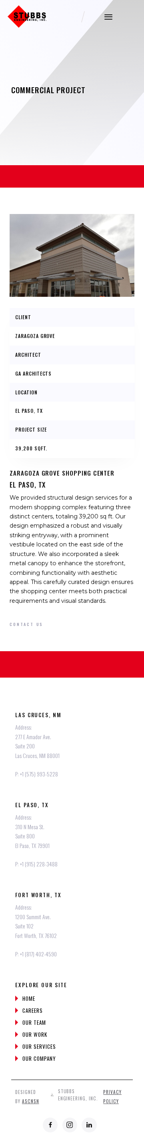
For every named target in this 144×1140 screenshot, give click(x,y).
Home (28, 998)
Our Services (39, 1046)
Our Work (34, 1034)
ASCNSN (30, 1101)
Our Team (34, 1022)
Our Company (39, 1058)
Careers (32, 1010)
